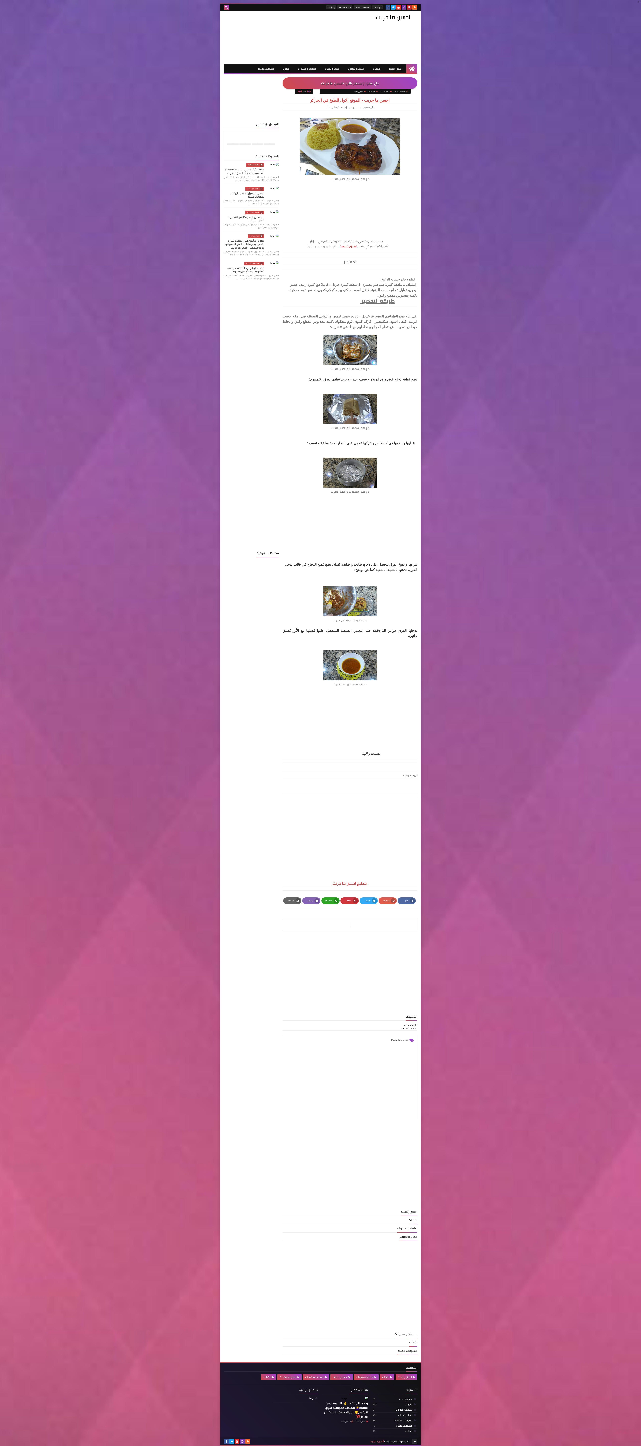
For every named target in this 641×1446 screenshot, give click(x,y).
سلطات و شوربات (356, 69)
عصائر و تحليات (332, 69)
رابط (311, 1398)
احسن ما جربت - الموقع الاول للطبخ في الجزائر (350, 100)
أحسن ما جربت (393, 17)
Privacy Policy (345, 7)
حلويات (286, 69)
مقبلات (376, 69)
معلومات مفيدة (266, 69)
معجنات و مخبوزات (307, 69)
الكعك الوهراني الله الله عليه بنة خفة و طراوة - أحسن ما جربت (245, 269)
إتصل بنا (331, 7)
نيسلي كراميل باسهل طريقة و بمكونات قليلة (247, 195)
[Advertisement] (284, 37)
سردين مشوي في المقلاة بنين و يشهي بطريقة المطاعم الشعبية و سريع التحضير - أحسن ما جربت (244, 244)
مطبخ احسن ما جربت (350, 883)
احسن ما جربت (360, 1421)
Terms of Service (362, 7)
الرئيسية (377, 7)
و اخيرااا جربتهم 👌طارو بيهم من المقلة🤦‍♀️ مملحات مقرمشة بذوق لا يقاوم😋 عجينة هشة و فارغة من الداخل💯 (346, 1409)
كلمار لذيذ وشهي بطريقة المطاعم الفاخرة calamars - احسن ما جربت (244, 171)
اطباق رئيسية (395, 69)
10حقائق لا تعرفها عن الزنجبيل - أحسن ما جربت (246, 218)
